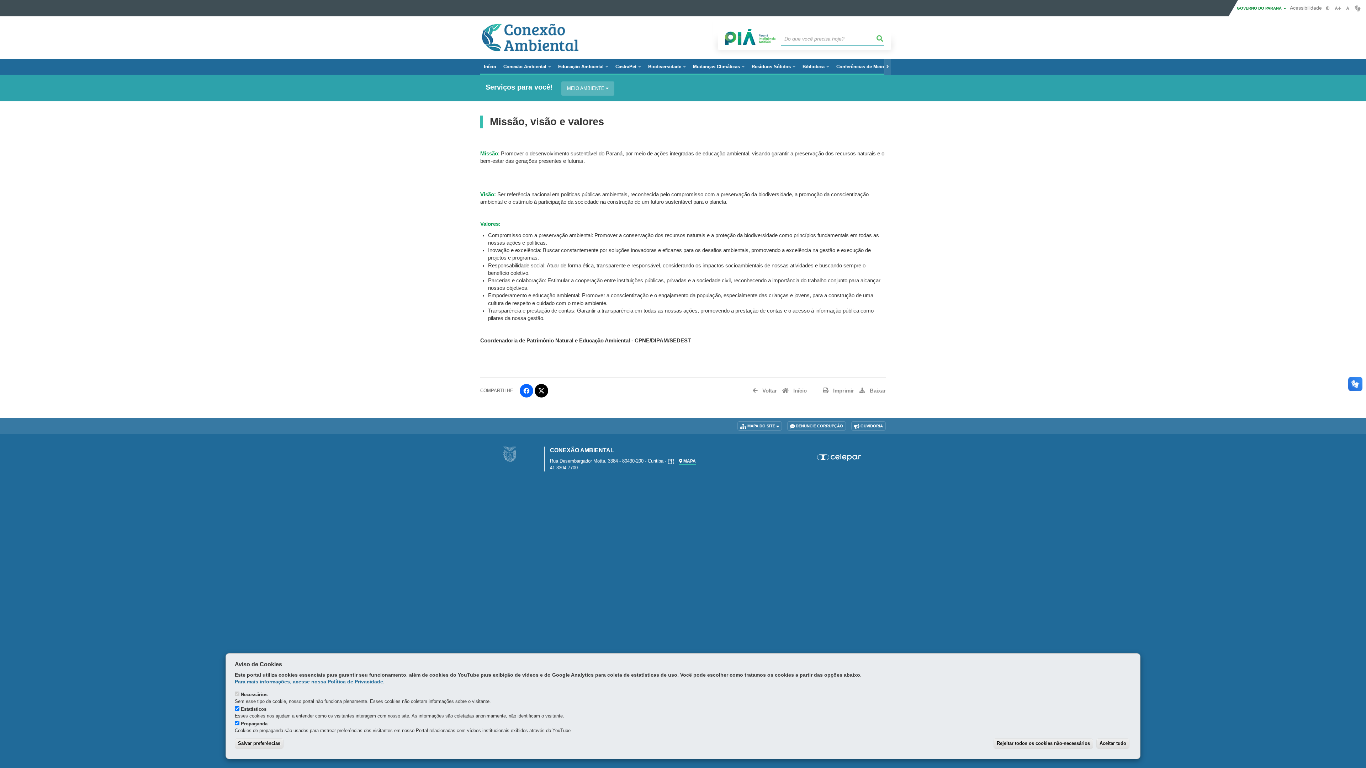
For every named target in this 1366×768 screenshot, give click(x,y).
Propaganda (254, 723)
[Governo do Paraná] (509, 454)
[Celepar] (839, 457)
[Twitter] (541, 391)
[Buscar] (880, 38)
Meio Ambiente (586, 88)
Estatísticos (253, 709)
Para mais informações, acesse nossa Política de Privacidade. (310, 681)
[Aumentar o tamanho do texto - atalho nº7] (1338, 8)
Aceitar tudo (1113, 743)
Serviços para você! (519, 87)
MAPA (689, 461)
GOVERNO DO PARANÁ (1260, 8)
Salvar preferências (259, 743)
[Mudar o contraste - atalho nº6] (1328, 8)
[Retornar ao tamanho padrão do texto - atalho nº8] (1348, 8)
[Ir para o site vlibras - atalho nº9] (1358, 8)
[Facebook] (526, 391)
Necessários (254, 694)
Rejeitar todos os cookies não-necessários (1043, 743)
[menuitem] (527, 67)
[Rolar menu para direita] (887, 67)
